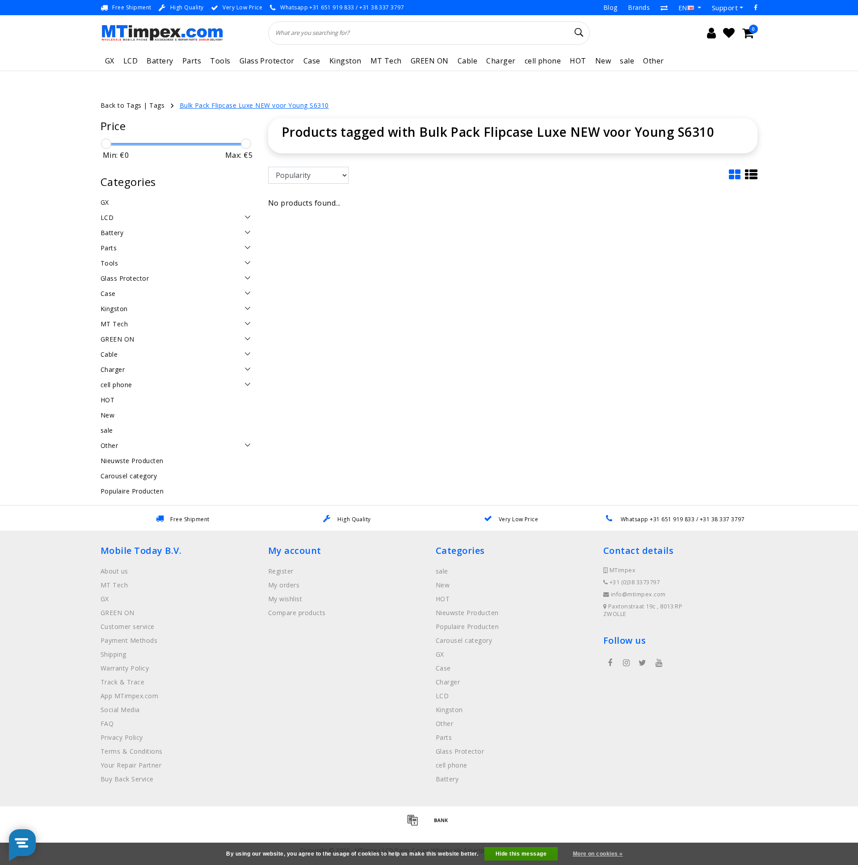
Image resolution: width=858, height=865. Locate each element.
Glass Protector (267, 61)
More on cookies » (598, 854)
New (603, 61)
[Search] (579, 32)
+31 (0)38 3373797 (634, 582)
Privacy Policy (122, 737)
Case (311, 61)
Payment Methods (129, 640)
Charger (500, 61)
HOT (578, 61)
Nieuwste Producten (467, 612)
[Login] (711, 33)
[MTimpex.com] (162, 33)
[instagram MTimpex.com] (626, 663)
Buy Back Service (127, 779)
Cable (467, 61)
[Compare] (664, 8)
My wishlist (285, 599)
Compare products (297, 612)
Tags (156, 105)
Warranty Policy (125, 668)
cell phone (543, 61)
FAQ (107, 723)
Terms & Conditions (132, 751)
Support (725, 7)
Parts (191, 61)
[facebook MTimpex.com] (610, 663)
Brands (639, 7)
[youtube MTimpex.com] (658, 663)
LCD (130, 61)
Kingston (345, 61)
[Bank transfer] (443, 824)
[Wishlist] (729, 33)
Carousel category (464, 640)
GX (109, 61)
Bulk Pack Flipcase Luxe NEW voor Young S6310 (254, 105)
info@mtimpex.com (638, 594)
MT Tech (386, 61)
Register (281, 571)
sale (627, 61)
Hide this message (521, 854)
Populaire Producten (467, 626)
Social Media (120, 709)
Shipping (113, 654)
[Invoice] (415, 824)
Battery (160, 61)
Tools (220, 61)
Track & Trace (122, 682)
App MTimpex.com (129, 696)
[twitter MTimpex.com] (642, 663)
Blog (610, 7)
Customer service (128, 626)
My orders (283, 585)
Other (653, 61)
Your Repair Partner (131, 765)
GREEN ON (430, 61)
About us (114, 571)
